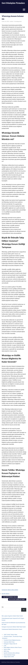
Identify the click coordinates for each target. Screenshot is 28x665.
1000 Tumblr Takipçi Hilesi (10, 634)
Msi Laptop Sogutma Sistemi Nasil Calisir (12, 616)
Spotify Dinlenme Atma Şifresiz (12, 653)
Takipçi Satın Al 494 (9, 656)
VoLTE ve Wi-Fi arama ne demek (17, 600)
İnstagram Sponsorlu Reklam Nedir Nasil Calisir (14, 627)
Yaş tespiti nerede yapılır (10, 597)
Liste (5, 645)
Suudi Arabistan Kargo (9, 655)
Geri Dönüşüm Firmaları (13, 3)
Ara (2, 607)
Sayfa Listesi (7, 649)
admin (11, 21)
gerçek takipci (5, 593)
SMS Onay (6, 651)
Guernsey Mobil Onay (9, 642)
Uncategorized (17, 21)
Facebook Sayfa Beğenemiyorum (12, 640)
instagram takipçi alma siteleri (10, 589)
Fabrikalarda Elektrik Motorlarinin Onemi (12, 629)
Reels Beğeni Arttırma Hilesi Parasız (13, 647)
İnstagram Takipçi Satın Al (10, 643)
